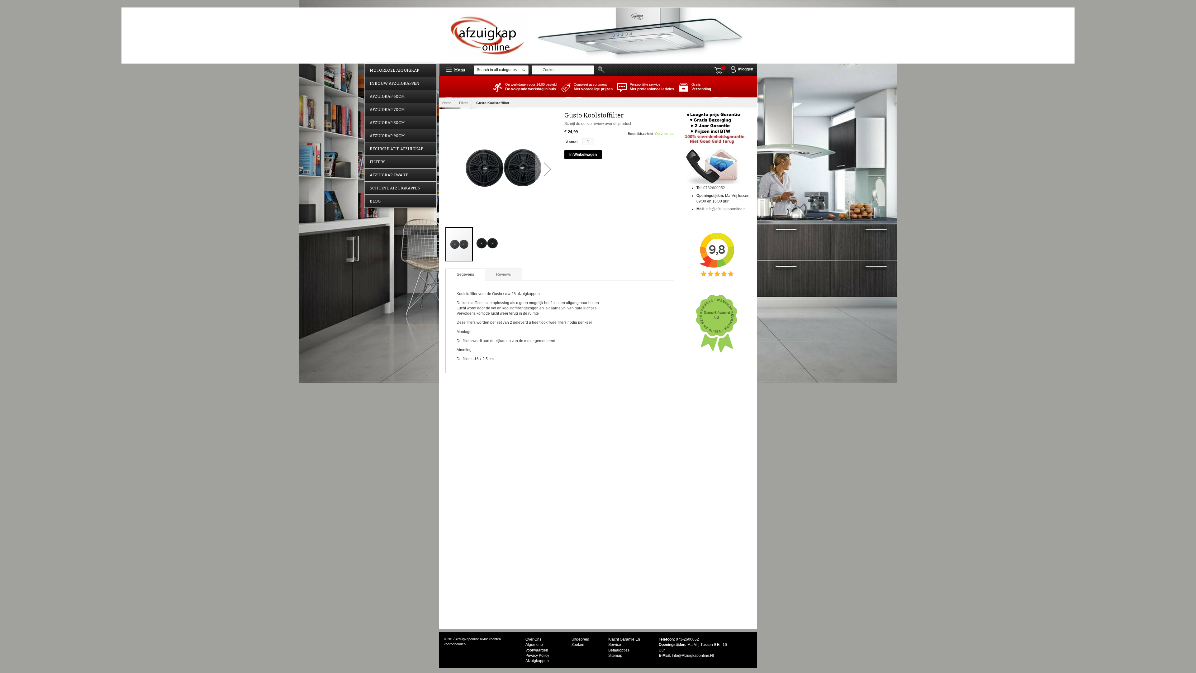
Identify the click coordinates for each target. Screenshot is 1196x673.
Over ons (533, 639)
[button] (547, 169)
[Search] (602, 70)
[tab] (465, 274)
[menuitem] (400, 70)
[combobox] (563, 69)
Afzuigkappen (537, 661)
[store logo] (488, 34)
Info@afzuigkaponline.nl (726, 209)
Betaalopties (618, 650)
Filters (463, 103)
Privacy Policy (537, 655)
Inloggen (745, 69)
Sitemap (615, 655)
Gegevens (465, 274)
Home (446, 103)
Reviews (503, 274)
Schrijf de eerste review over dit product (597, 124)
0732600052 (714, 188)
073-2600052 (687, 639)
